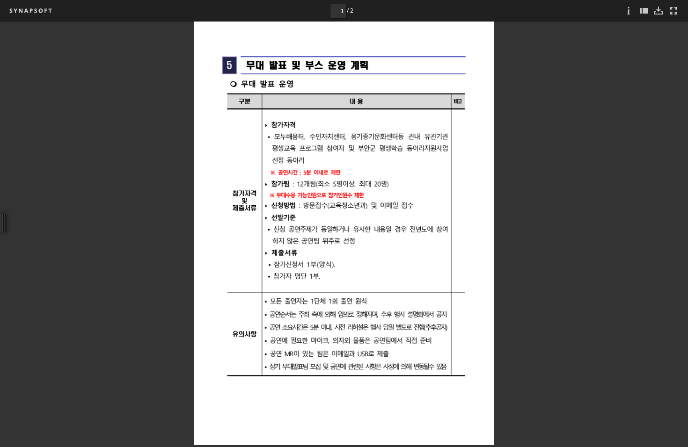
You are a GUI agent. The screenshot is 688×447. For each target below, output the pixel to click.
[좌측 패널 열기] (643, 10)
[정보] (628, 10)
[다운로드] (658, 10)
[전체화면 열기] (673, 10)
